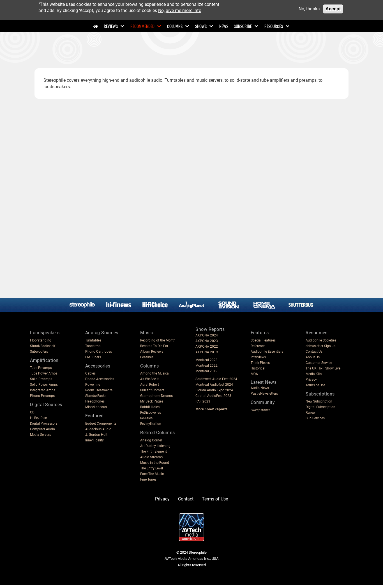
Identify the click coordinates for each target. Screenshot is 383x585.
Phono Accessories (99, 379)
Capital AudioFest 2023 (213, 396)
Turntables (93, 340)
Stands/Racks (95, 396)
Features (146, 357)
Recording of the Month (158, 340)
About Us (313, 357)
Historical (258, 368)
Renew (310, 413)
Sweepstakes (260, 410)
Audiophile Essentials (267, 352)
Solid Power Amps (44, 385)
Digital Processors (43, 423)
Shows (201, 26)
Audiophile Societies (321, 340)
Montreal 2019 (206, 371)
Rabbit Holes (150, 407)
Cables (90, 373)
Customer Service (319, 363)
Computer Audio (42, 429)
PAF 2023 (202, 401)
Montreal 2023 (206, 360)
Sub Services (315, 418)
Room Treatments (98, 390)
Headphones (95, 401)
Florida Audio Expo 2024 (214, 390)
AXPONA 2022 (206, 346)
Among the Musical (155, 373)
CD (32, 412)
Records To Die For (154, 346)
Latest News (264, 382)
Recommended (142, 26)
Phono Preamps (42, 396)
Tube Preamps (41, 368)
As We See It (149, 379)
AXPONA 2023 (206, 341)
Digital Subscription (320, 407)
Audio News (260, 388)
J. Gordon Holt (96, 435)
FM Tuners (93, 357)
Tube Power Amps (43, 373)
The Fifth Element (153, 451)
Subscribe (243, 26)
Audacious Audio (98, 429)
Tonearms (92, 346)
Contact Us (314, 352)
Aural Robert (149, 385)
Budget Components (100, 423)
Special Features (263, 340)
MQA (254, 374)
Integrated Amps (42, 390)
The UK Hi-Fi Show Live (323, 368)
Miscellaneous (96, 407)
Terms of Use (315, 385)
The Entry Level (151, 468)
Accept (333, 8)
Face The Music (152, 474)
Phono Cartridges (98, 352)
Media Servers (40, 435)
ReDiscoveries (150, 413)
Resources (273, 26)
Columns (175, 26)
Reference (258, 346)
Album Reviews (151, 352)
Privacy (311, 380)
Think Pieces (260, 363)
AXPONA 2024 (206, 335)
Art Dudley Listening (155, 446)
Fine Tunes (148, 479)
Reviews (111, 26)
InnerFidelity (94, 440)
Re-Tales (146, 418)
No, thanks (309, 8)
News (223, 26)
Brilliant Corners (152, 390)
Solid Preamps (41, 379)
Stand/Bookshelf (42, 346)
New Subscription (319, 401)
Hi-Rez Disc (38, 418)
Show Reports (210, 329)
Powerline (92, 385)
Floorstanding (40, 340)
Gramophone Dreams (156, 396)
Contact (185, 499)
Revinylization (150, 424)
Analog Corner (151, 440)
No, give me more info (179, 10)
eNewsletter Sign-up (321, 346)
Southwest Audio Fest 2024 (216, 379)
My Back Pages (151, 401)
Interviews (258, 357)
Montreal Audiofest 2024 (214, 385)
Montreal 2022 (206, 366)
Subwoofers (39, 352)
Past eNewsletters (264, 394)
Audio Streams (151, 457)
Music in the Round (154, 463)
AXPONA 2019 (206, 352)
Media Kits (314, 374)
